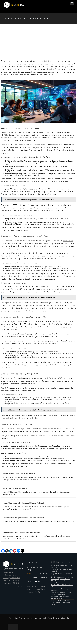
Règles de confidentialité (11, 583)
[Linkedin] (11, 551)
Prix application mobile (11, 580)
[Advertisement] (38, 42)
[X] (7, 551)
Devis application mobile (11, 578)
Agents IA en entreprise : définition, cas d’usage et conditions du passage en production (61, 602)
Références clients (9, 575)
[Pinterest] (14, 551)
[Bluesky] (18, 551)
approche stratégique (44, 61)
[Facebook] (3, 551)
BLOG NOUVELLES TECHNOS (60, 562)
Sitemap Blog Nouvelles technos (14, 586)
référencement (68, 241)
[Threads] (22, 551)
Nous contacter (8, 572)
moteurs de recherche (56, 64)
